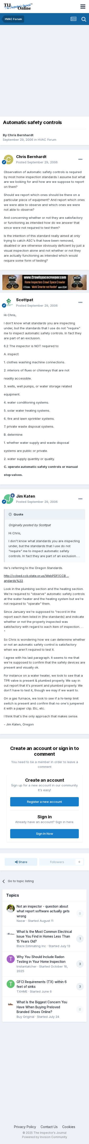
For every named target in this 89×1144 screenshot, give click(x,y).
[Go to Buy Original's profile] (11, 1004)
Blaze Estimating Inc (31, 946)
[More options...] (80, 159)
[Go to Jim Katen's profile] (8, 499)
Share (22, 862)
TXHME (22, 991)
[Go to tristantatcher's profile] (11, 959)
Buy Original (25, 1017)
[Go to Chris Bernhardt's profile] (8, 159)
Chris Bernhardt (20, 135)
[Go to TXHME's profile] (11, 984)
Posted (37, 162)
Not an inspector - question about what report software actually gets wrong (43, 911)
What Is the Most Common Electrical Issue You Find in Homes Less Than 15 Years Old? (44, 936)
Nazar (21, 921)
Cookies (68, 1127)
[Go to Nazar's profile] (11, 908)
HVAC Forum (47, 139)
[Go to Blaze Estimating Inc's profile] (11, 934)
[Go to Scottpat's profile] (8, 303)
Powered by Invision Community (44, 1137)
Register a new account (44, 802)
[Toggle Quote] (11, 514)
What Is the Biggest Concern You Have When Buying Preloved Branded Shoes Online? (42, 1007)
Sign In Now (44, 833)
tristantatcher (27, 966)
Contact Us (49, 1127)
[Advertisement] (44, 72)
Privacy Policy (25, 1127)
